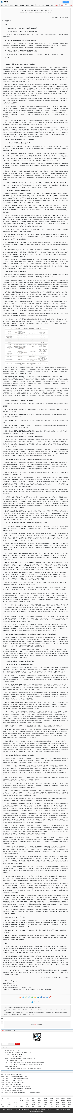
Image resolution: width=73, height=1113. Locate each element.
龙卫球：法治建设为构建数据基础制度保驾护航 (11, 1060)
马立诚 (15, 1100)
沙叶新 (45, 1104)
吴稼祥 (69, 1104)
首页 (2, 5)
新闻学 (32, 5)
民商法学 (15, 985)
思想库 (56, 5)
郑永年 (15, 1098)
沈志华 (27, 1100)
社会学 (27, 5)
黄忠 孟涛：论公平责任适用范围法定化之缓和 (11, 1090)
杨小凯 (15, 1106)
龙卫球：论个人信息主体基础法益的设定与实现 (11, 1056)
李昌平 (51, 1100)
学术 (7, 985)
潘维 (33, 1106)
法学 (6, 5)
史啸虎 (63, 1102)
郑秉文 (39, 1106)
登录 (35, 1024)
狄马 (51, 1102)
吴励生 (21, 1106)
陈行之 (8, 1098)
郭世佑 (33, 1102)
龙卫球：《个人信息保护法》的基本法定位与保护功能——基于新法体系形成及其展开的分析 (21, 1064)
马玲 (39, 1102)
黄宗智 (57, 1098)
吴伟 (39, 1104)
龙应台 (21, 1098)
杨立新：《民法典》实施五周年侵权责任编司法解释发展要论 (14, 1078)
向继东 (33, 1100)
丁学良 (27, 1098)
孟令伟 (15, 1104)
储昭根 (63, 1104)
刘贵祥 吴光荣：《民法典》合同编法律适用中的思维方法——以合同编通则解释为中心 (20, 1092)
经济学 (11, 5)
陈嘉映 (51, 1098)
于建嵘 (63, 1098)
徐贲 (2, 1100)
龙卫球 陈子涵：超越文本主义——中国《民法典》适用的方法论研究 (16, 1052)
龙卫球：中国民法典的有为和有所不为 (9, 1066)
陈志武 (69, 1098)
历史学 (47, 5)
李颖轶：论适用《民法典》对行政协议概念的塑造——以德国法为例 (16, 1088)
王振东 (45, 1102)
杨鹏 (8, 1102)
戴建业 (45, 1100)
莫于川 (45, 1106)
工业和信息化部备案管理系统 (36, 1111)
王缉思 (21, 1102)
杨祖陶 (21, 1100)
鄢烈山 (39, 1098)
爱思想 (5, 2)
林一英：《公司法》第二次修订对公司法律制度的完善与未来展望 (15, 1086)
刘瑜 (51, 1104)
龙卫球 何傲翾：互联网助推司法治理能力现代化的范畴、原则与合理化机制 (18, 1058)
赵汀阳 (39, 1100)
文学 (43, 5)
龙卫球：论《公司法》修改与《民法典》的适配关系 (12, 1054)
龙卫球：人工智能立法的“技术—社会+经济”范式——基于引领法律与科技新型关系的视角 (21, 1068)
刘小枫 (8, 1104)
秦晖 (2, 1098)
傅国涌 (45, 1098)
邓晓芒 (15, 1102)
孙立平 (63, 1106)
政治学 (16, 5)
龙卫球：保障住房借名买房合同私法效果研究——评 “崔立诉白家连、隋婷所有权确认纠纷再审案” (22, 1062)
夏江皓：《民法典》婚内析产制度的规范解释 (11, 1084)
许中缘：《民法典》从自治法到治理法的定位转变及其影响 (14, 1076)
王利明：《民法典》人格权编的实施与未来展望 (11, 1080)
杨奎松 (63, 1100)
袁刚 (8, 1106)
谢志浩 (57, 1106)
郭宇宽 (8, 1100)
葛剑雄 (57, 1104)
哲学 (52, 5)
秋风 (2, 1104)
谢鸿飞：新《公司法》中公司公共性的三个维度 (11, 1074)
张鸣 (57, 1100)
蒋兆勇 (33, 1104)
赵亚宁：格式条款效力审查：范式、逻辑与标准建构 (12, 1082)
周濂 (2, 1102)
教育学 (38, 5)
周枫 (27, 1104)
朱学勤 (27, 1106)
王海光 (69, 1100)
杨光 (69, 1106)
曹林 (33, 1098)
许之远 (2, 1106)
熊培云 (69, 1102)
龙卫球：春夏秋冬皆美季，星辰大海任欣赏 (10, 1050)
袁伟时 (57, 1102)
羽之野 (51, 1106)
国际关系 (22, 5)
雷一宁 (21, 1104)
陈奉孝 (27, 1102)
